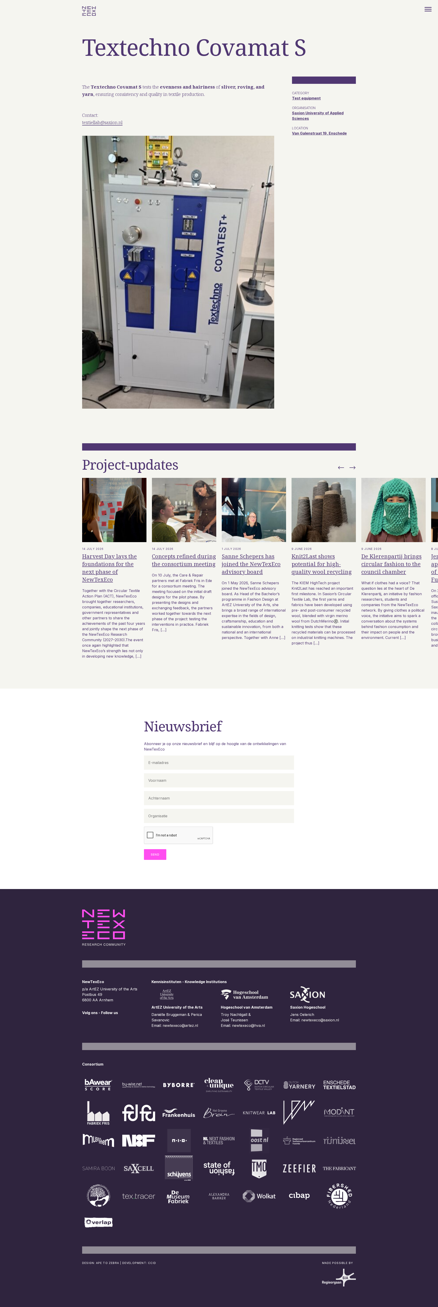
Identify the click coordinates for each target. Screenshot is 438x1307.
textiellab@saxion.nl (102, 122)
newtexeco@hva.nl (248, 1025)
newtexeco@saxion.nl (320, 1020)
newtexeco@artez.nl (180, 1025)
